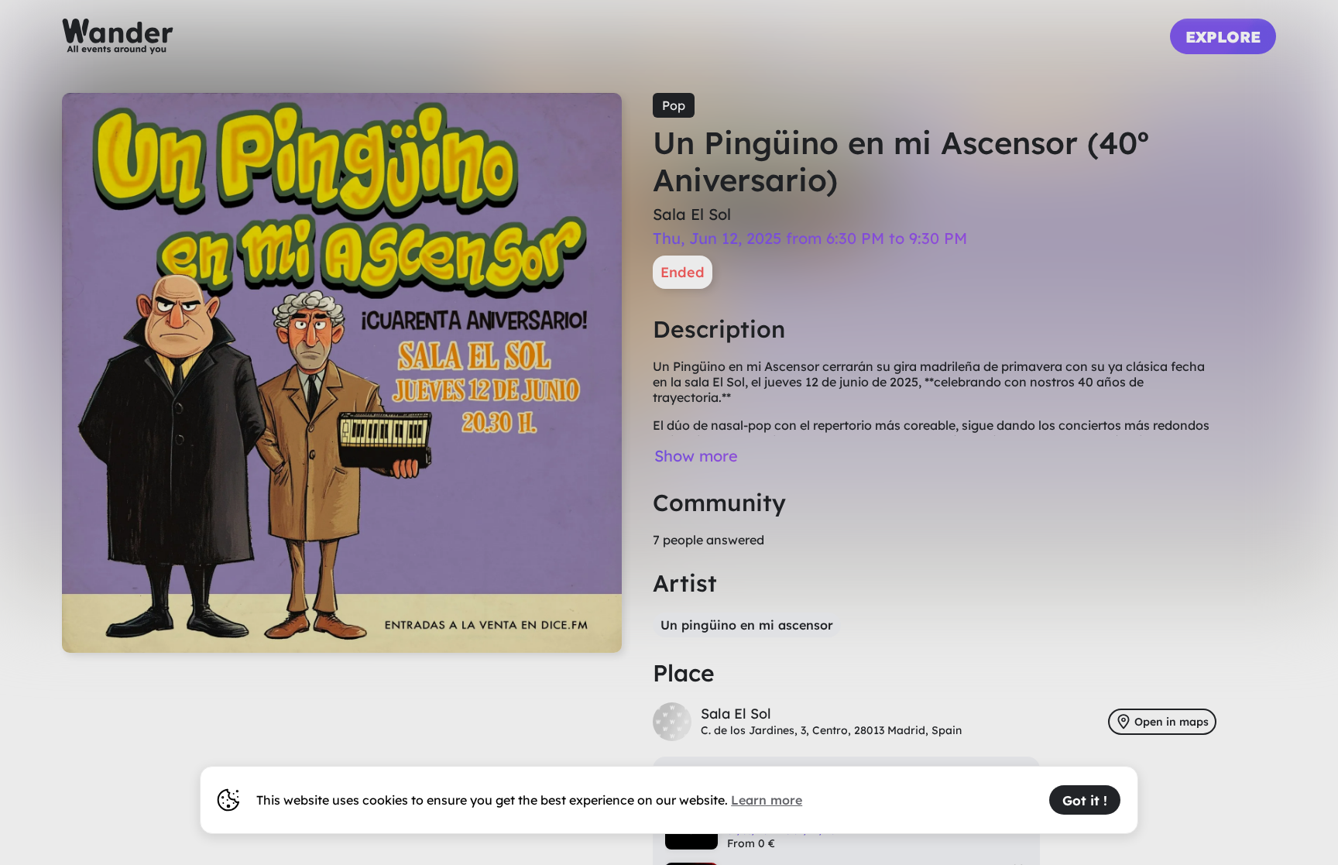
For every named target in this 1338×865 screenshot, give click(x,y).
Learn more (766, 800)
